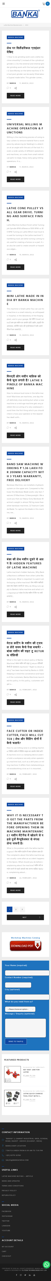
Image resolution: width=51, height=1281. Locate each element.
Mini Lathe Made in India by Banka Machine (25, 300)
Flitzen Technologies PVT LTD (34, 1270)
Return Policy (9, 1195)
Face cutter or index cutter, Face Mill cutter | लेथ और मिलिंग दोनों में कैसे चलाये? (25, 737)
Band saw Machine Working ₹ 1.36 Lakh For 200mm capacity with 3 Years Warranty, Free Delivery (25, 472)
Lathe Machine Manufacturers (13, 25)
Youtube (6, 1230)
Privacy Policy (9, 1190)
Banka (13, 83)
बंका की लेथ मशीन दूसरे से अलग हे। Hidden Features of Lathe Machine (25, 563)
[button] (46, 1264)
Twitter (5, 1221)
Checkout (6, 1256)
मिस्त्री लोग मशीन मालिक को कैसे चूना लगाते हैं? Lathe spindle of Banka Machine (25, 382)
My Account (8, 1246)
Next (24, 917)
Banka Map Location (16, 1146)
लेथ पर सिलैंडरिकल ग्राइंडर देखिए (23, 50)
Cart (4, 1251)
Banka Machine (15, 37)
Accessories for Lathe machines (35, 1067)
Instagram (7, 1216)
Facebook (6, 1211)
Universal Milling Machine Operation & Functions (25, 128)
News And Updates (11, 1181)
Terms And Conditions (13, 1185)
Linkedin (6, 1225)
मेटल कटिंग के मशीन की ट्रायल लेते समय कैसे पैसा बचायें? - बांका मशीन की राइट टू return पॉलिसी (25, 649)
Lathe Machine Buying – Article (17, 1176)
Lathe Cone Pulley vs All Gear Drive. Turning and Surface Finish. (25, 214)
